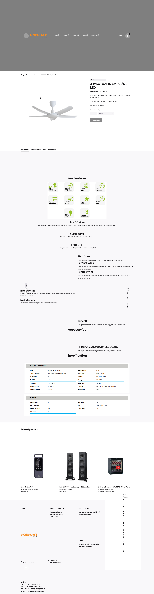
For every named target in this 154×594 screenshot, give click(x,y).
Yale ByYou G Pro (28, 487)
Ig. (128, 288)
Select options (77, 466)
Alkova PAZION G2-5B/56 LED (123, 525)
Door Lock (24, 489)
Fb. (128, 297)
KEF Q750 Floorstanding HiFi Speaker (74, 487)
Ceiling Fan (116, 95)
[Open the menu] (26, 35)
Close (23, 508)
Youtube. (31, 562)
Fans (106, 95)
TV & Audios (54, 517)
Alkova (97, 97)
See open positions (85, 546)
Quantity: (93, 110)
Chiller (100, 489)
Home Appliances (33, 489)
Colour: (100, 110)
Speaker (70, 489)
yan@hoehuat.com (85, 514)
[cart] (127, 35)
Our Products (125, 95)
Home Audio (63, 489)
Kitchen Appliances (56, 514)
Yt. (128, 293)
